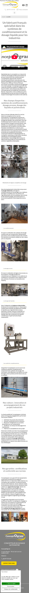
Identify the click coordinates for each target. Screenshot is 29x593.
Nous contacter (23, 9)
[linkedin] (26, 5)
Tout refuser (4, 571)
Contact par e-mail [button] (9, 563)
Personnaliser (10, 586)
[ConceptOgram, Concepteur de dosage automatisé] (9, 4)
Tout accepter (11, 583)
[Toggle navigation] (14, 12)
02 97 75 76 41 (11, 9)
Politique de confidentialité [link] (10, 589)
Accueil (3, 16)
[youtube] (23, 5)
